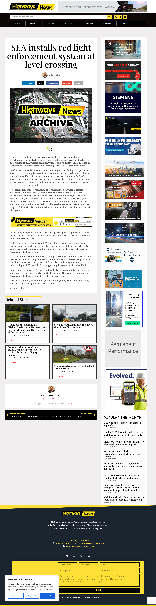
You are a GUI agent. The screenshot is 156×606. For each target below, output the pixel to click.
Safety (53, 148)
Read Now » (12, 340)
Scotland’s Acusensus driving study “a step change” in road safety (73, 326)
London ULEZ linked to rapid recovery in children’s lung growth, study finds (123, 433)
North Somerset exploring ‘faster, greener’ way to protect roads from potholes (122, 454)
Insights (50, 24)
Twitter (57, 403)
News (32, 24)
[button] (28, 83)
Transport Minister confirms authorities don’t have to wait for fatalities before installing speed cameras (24, 351)
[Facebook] (125, 17)
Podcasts (68, 24)
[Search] (109, 17)
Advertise (107, 24)
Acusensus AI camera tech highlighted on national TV (74, 367)
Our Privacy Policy (91, 597)
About (123, 24)
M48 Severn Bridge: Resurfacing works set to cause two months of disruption (124, 498)
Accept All (48, 596)
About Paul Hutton (51, 399)
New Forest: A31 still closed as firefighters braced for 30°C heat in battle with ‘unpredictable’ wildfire (122, 487)
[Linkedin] (120, 17)
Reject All (32, 596)
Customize (16, 596)
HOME (17, 24)
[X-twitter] (116, 17)
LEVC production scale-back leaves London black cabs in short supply (122, 477)
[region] (31, 588)
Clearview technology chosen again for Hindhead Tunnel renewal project (124, 443)
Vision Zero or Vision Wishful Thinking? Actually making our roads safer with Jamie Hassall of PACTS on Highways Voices (27, 328)
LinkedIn (68, 403)
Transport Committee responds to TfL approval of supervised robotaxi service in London (124, 466)
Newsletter (88, 24)
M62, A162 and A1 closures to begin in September (122, 424)
